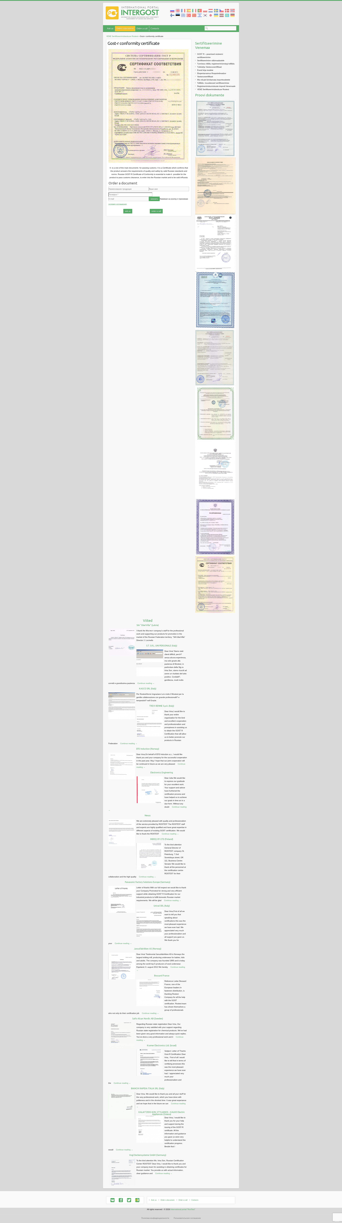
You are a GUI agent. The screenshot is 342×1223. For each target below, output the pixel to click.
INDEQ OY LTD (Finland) (161, 839)
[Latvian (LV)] (221, 15)
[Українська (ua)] (216, 15)
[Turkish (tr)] (188, 15)
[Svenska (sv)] (216, 10)
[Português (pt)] (199, 10)
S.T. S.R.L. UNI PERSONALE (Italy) (161, 645)
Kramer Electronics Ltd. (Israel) (161, 1045)
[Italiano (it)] (194, 10)
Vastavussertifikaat (205, 76)
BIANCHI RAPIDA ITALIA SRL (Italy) (147, 1088)
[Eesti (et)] (178, 15)
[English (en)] (178, 10)
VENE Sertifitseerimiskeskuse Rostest (213, 89)
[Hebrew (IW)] (199, 15)
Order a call (142, 28)
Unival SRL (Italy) (162, 906)
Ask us (110, 28)
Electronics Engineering (161, 772)
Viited (147, 620)
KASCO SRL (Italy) (147, 688)
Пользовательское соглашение (187, 1218)
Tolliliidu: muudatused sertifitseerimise (213, 83)
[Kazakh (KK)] (227, 15)
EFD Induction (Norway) (147, 749)
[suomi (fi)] (172, 15)
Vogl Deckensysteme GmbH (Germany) (147, 1155)
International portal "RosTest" (183, 1209)
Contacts (155, 28)
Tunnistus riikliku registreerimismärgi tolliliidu (216, 64)
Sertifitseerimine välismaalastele (210, 60)
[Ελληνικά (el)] (183, 15)
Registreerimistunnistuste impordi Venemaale (216, 86)
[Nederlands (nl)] (210, 10)
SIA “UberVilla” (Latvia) (148, 625)
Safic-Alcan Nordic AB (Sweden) (147, 1018)
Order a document (124, 28)
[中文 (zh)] (194, 15)
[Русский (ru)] (172, 10)
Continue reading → (145, 683)
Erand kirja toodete (205, 70)
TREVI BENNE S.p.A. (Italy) (161, 706)
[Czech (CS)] (221, 10)
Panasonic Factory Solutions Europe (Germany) (147, 882)
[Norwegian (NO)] (232, 10)
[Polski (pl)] (205, 10)
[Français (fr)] (183, 10)
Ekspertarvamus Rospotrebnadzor (211, 73)
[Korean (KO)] (205, 15)
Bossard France (161, 975)
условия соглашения (117, 204)
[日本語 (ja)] (210, 15)
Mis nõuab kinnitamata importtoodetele (213, 80)
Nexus (148, 815)
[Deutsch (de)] (232, 15)
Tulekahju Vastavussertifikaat (209, 67)
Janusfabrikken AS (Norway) (147, 948)
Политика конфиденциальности (155, 1218)
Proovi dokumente (209, 95)
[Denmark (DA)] (227, 10)
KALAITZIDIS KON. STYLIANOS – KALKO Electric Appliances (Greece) (162, 1113)
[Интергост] (132, 13)
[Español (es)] (188, 10)
